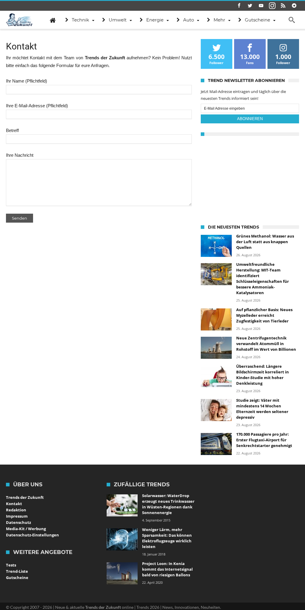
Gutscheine (17, 577)
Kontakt (14, 503)
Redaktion (16, 510)
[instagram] (272, 6)
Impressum (17, 516)
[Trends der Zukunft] (19, 20)
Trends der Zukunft (25, 497)
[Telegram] (294, 6)
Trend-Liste (17, 571)
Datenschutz (18, 522)
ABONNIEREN (250, 119)
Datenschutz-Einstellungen (32, 535)
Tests (11, 565)
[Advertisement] (250, 179)
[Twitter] (250, 6)
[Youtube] (261, 6)
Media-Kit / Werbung (26, 528)
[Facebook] (239, 6)
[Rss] (283, 6)
